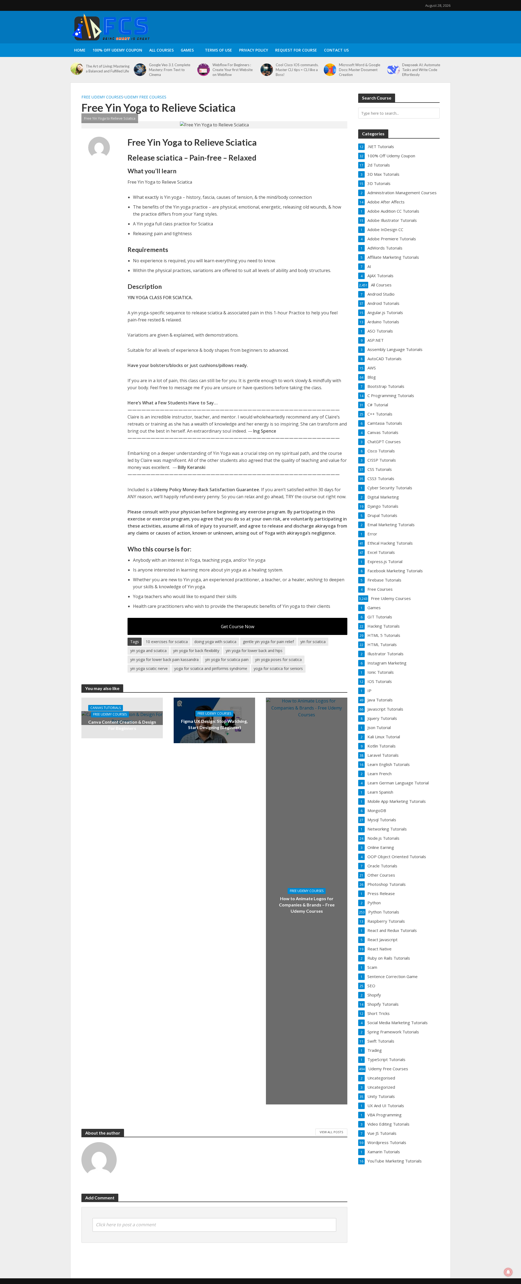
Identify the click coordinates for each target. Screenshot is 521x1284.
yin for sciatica (313, 641)
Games (187, 50)
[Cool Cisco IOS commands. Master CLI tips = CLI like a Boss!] (266, 69)
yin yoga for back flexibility (196, 650)
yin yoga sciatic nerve (149, 668)
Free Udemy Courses (102, 97)
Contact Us (336, 50)
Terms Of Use (218, 50)
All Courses (161, 50)
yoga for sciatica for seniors (278, 668)
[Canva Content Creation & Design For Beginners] (122, 718)
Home (79, 50)
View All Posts (331, 1132)
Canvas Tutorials (105, 707)
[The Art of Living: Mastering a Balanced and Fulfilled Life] (77, 68)
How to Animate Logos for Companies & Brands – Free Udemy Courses (307, 905)
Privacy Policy (253, 50)
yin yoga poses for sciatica (278, 659)
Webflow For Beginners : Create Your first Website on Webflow (232, 70)
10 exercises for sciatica (167, 641)
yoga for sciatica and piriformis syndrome (210, 668)
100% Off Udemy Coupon (117, 50)
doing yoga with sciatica (215, 641)
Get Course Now (237, 627)
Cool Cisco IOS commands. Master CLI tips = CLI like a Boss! (297, 70)
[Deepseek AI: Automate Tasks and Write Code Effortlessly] (393, 69)
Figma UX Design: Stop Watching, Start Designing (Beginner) (214, 724)
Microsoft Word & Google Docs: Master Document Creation (359, 70)
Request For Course (296, 50)
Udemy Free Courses (145, 97)
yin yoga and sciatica (148, 650)
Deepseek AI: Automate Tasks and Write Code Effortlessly (421, 70)
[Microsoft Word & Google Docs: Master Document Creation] (330, 69)
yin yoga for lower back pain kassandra (164, 659)
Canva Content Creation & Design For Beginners (122, 725)
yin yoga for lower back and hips (254, 650)
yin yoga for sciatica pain (227, 659)
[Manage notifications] (508, 1272)
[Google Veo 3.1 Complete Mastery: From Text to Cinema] (140, 69)
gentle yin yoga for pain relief (268, 641)
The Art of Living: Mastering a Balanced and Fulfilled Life (107, 68)
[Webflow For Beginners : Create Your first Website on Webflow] (203, 69)
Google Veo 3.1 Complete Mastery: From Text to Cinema (169, 70)
